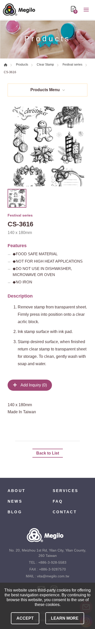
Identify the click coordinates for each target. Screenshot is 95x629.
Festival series (72, 64)
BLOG (15, 512)
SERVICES (66, 490)
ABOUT (16, 490)
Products (22, 64)
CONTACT (65, 512)
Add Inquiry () (33, 385)
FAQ (58, 501)
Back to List (47, 453)
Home (5, 65)
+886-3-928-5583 (52, 562)
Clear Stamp (45, 64)
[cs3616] (47, 146)
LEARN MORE (65, 618)
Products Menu (45, 90)
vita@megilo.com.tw (53, 576)
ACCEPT (25, 618)
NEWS (15, 501)
